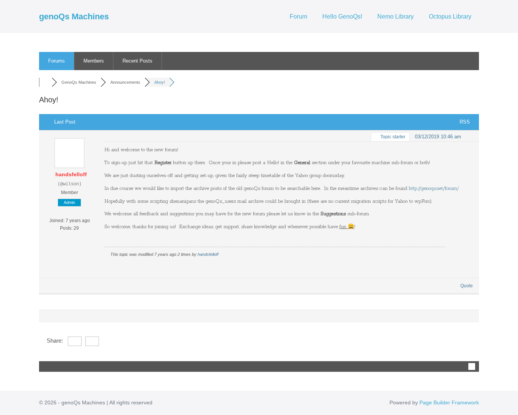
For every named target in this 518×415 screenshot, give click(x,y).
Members (93, 61)
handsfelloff (71, 174)
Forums (56, 61)
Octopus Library (450, 16)
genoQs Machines (74, 16)
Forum (298, 16)
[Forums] (45, 82)
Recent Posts (137, 61)
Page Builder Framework (449, 402)
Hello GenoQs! (342, 16)
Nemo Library (395, 16)
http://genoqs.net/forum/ (434, 188)
